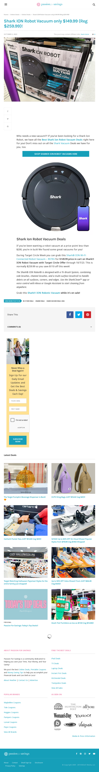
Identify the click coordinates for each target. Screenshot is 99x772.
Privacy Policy (10, 766)
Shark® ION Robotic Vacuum (44, 292)
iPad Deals (55, 658)
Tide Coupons (9, 707)
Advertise (34, 680)
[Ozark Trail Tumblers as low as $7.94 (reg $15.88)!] (73, 604)
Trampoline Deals (58, 683)
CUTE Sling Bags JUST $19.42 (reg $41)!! (68, 497)
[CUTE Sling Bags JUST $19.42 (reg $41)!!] (73, 478)
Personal (7, 622)
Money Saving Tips (15, 672)
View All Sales (57, 688)
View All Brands (10, 732)
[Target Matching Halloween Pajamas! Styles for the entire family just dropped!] (26, 562)
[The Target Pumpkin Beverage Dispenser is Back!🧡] (26, 478)
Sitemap (22, 766)
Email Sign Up (26, 763)
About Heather (10, 680)
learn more (85, 34)
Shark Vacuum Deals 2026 (55, 301)
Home (6, 14)
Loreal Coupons (10, 722)
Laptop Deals (57, 668)
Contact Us (23, 680)
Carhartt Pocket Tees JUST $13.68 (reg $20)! (22, 539)
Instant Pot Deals (59, 673)
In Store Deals (28, 301)
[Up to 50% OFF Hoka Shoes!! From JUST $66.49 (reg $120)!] (73, 562)
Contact (15, 763)
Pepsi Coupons (10, 727)
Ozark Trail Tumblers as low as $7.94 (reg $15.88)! (72, 623)
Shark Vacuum (62, 143)
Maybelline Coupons (12, 702)
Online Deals (14, 14)
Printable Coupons (38, 669)
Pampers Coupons (11, 717)
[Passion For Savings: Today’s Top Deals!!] (26, 604)
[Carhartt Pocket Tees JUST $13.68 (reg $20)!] (26, 520)
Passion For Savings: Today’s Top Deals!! (21, 625)
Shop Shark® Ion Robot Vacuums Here (55, 154)
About (6, 763)
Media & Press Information (83, 736)
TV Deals (55, 663)
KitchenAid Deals (58, 678)
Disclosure (39, 763)
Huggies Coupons (11, 712)
